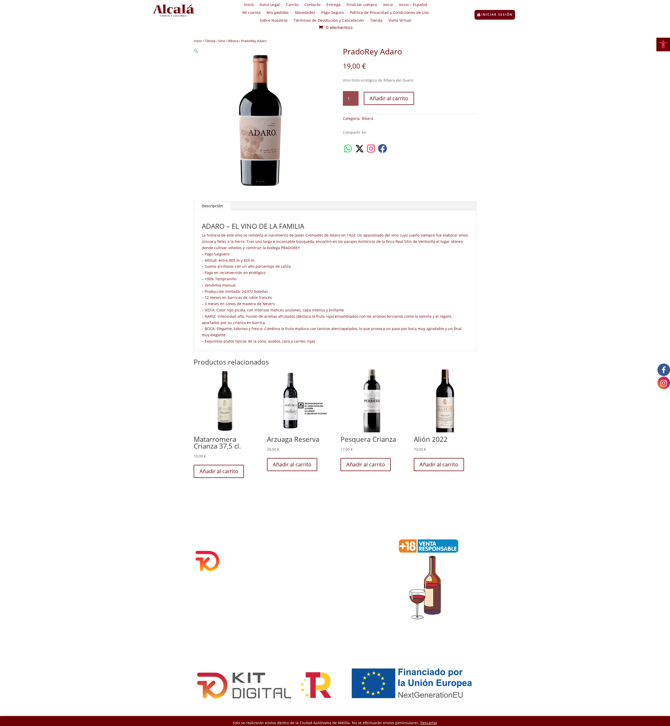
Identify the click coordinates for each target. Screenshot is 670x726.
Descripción (212, 205)
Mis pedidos (277, 13)
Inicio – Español (413, 5)
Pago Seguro (332, 13)
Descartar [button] (428, 722)
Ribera (233, 40)
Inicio (249, 5)
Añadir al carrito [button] (218, 471)
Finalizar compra (362, 5)
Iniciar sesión (496, 14)
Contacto (312, 5)
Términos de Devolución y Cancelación (329, 21)
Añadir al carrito (389, 98)
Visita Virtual (399, 21)
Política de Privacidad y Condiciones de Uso (389, 13)
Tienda (376, 21)
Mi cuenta (251, 13)
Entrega (333, 5)
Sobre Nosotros (274, 21)
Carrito (292, 5)
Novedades (305, 13)
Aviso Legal (270, 5)
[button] (663, 44)
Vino (221, 40)
